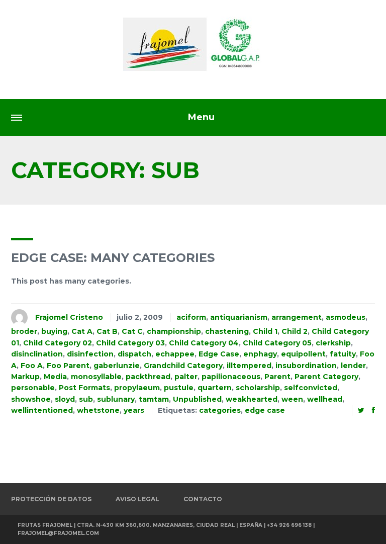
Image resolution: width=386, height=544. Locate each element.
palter (186, 376)
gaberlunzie (116, 365)
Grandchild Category (183, 365)
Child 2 (294, 331)
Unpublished (197, 399)
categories (220, 410)
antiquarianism (238, 317)
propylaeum (137, 387)
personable (33, 387)
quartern (215, 387)
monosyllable (96, 376)
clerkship (333, 342)
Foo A (32, 365)
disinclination (37, 353)
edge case (265, 410)
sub (86, 399)
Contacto (202, 499)
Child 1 (265, 331)
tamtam (154, 399)
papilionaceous (231, 376)
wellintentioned (42, 410)
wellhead (324, 399)
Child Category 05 (277, 342)
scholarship (258, 387)
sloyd (65, 399)
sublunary (116, 399)
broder (24, 331)
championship (174, 331)
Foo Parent (68, 365)
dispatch (134, 353)
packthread (148, 376)
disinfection (90, 353)
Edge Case (219, 353)
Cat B (107, 331)
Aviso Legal (137, 499)
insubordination (306, 365)
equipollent (303, 353)
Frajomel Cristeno (69, 317)
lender (353, 365)
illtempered (249, 365)
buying (54, 331)
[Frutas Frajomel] (193, 44)
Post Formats (84, 387)
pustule (179, 387)
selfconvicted (310, 387)
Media (55, 376)
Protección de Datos (51, 499)
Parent (277, 376)
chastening (227, 331)
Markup (25, 376)
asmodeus (345, 317)
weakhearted (251, 399)
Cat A (81, 331)
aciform (191, 317)
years (134, 410)
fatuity (343, 353)
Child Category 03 (130, 342)
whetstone (98, 410)
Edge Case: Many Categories (113, 257)
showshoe (31, 399)
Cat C (132, 331)
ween (292, 399)
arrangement (296, 317)
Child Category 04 (204, 342)
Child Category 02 (57, 342)
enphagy (260, 353)
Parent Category (326, 376)
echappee (175, 353)
